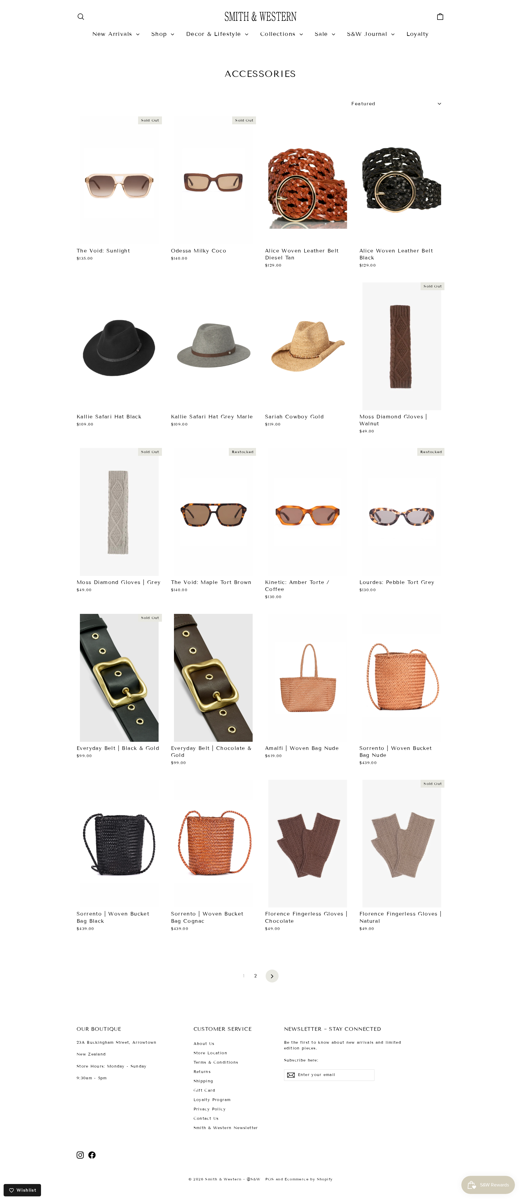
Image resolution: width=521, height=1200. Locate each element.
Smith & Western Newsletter (226, 1127)
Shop (160, 33)
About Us (204, 1043)
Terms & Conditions (216, 1062)
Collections (279, 33)
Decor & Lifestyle (215, 33)
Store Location (211, 1053)
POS (269, 1179)
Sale (322, 33)
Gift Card (205, 1090)
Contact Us (206, 1118)
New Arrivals (113, 33)
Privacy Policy (210, 1109)
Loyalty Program (212, 1099)
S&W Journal (368, 33)
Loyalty (417, 33)
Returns (202, 1071)
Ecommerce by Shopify (309, 1179)
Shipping (203, 1081)
